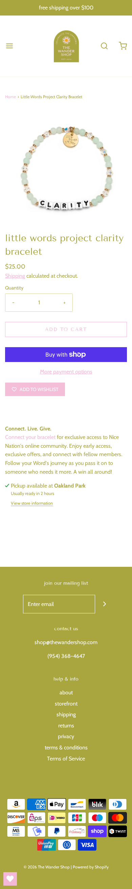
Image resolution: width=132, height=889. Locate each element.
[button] (66, 170)
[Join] (104, 604)
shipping (66, 714)
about (66, 692)
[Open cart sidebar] (122, 45)
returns (66, 725)
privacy (66, 736)
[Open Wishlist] (10, 879)
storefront (66, 703)
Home (10, 96)
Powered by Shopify (91, 866)
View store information (32, 503)
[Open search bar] (104, 45)
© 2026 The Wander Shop (47, 866)
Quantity (14, 288)
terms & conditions (66, 747)
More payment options (66, 371)
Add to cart (66, 329)
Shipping (15, 276)
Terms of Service (66, 758)
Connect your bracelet (30, 437)
